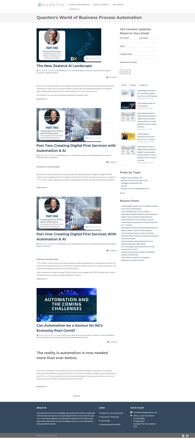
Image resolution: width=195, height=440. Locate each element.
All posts (76, 396)
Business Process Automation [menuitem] (111, 413)
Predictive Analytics (51, 73)
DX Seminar (89, 70)
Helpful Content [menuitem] (100, 5)
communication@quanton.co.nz (145, 412)
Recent (124, 85)
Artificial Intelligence (78, 70)
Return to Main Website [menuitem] (79, 5)
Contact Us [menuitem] (74, 9)
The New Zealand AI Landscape (64, 66)
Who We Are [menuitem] (118, 5)
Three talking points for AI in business (135, 211)
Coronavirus (96, 335)
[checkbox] (138, 66)
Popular (133, 85)
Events (96, 70)
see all (122, 193)
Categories (143, 85)
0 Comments (112, 77)
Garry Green (61, 335)
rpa (124, 186)
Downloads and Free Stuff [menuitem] (110, 424)
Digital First (54, 157)
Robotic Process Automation (81, 335)
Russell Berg (61, 70)
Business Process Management (135, 188)
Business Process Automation (53, 337)
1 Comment (113, 342)
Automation (40, 73)
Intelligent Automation (131, 183)
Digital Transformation (131, 178)
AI (72, 155)
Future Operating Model (94, 155)
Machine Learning (104, 70)
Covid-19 (104, 335)
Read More (41, 99)
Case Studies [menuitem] (105, 420)
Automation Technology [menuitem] (109, 417)
